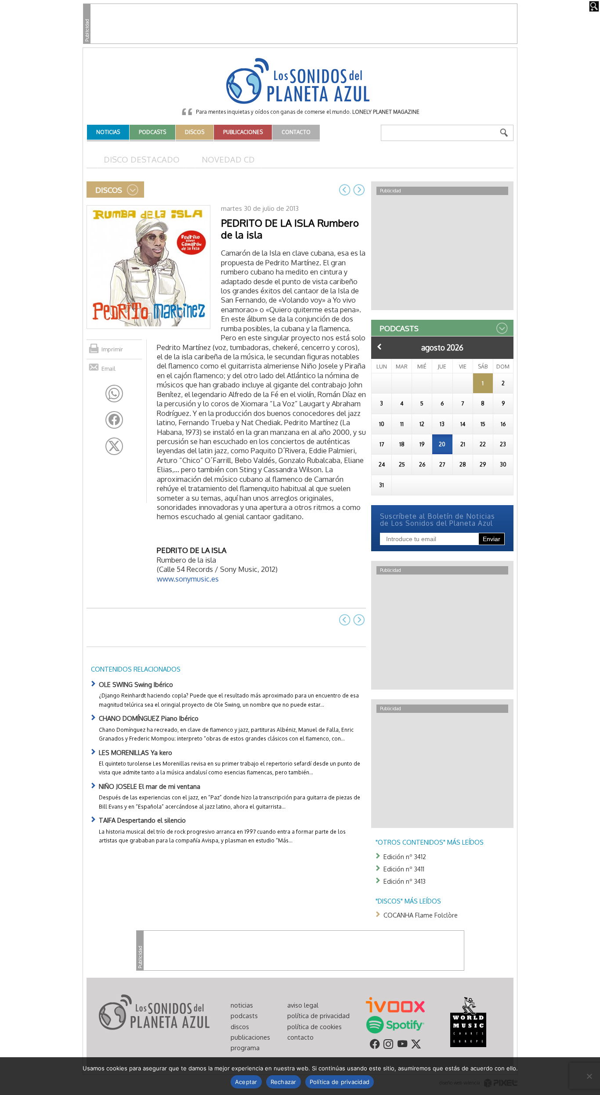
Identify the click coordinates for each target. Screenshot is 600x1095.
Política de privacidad (340, 1081)
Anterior (379, 346)
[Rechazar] (589, 1076)
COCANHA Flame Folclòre (420, 915)
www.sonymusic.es (188, 578)
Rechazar (283, 1081)
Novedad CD (228, 159)
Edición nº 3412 (404, 856)
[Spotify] (395, 1023)
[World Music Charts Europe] (468, 1021)
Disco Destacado (142, 159)
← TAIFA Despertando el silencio (345, 190)
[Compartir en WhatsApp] (114, 393)
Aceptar (246, 1081)
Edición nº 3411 (403, 869)
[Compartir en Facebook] (114, 420)
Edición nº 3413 (404, 881)
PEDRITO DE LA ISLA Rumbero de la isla (290, 229)
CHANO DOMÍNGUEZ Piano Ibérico (149, 718)
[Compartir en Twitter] (114, 446)
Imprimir (112, 349)
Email (108, 368)
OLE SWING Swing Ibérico (136, 684)
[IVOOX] (395, 1004)
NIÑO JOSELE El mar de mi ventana (149, 786)
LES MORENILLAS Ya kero (135, 752)
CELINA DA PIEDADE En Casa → (359, 190)
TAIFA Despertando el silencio (142, 820)
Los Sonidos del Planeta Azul (300, 81)
